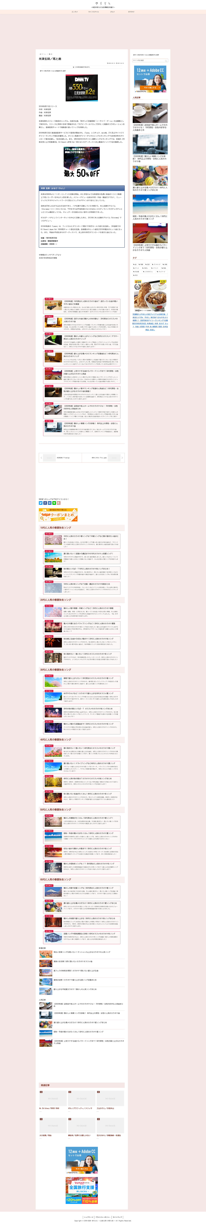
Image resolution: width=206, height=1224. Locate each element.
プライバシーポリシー (103, 1217)
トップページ (88, 1217)
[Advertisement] (103, 32)
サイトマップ (117, 1217)
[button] (59, 503)
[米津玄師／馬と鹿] (50, 503)
